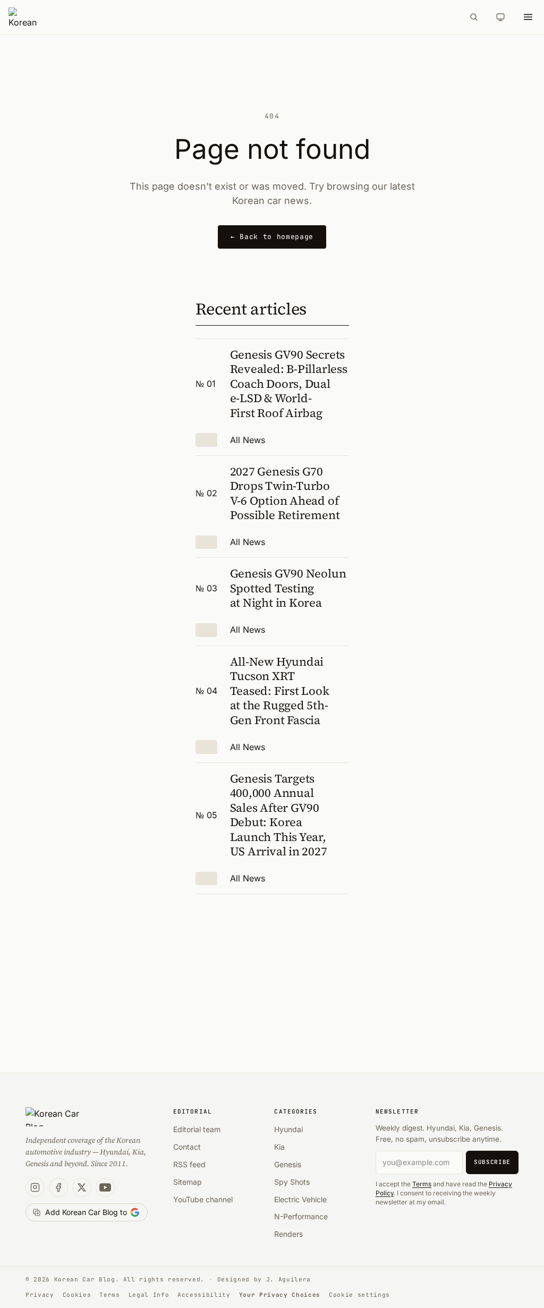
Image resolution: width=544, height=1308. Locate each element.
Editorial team (196, 1129)
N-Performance (301, 1216)
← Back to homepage (272, 236)
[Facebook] (58, 1187)
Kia (279, 1146)
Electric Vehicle (300, 1199)
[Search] (473, 17)
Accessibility (204, 1294)
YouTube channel (203, 1199)
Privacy (40, 1294)
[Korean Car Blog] (232, 17)
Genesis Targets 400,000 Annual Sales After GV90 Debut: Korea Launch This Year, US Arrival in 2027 (278, 815)
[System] (500, 17)
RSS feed (189, 1164)
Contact (187, 1146)
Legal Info (149, 1294)
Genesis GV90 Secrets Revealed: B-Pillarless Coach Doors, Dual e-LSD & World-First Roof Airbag (288, 383)
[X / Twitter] (81, 1187)
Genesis (287, 1164)
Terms (421, 1184)
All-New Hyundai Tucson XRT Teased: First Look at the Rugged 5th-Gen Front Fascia (279, 690)
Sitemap (187, 1181)
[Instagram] (35, 1187)
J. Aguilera (288, 1279)
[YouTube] (105, 1187)
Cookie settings (359, 1294)
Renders (288, 1233)
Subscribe (492, 1162)
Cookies (77, 1294)
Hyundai (288, 1129)
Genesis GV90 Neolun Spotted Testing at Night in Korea (288, 587)
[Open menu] (528, 17)
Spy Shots (292, 1181)
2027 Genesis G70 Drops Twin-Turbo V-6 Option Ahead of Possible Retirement (285, 493)
